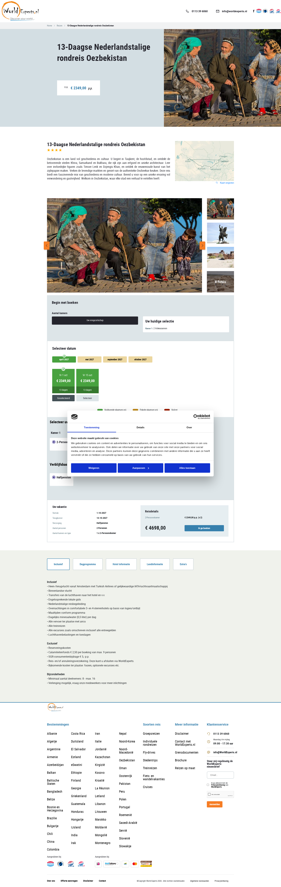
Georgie (76, 788)
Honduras (77, 811)
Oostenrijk (125, 776)
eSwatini (76, 765)
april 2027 (64, 359)
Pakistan (124, 783)
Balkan (51, 772)
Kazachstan (102, 757)
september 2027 (114, 359)
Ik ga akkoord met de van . (219, 785)
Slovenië (124, 838)
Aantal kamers (59, 313)
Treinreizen (150, 768)
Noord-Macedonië (126, 751)
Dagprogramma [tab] (88, 564)
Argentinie (53, 749)
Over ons (51, 880)
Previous (46, 245)
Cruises (148, 787)
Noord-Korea (127, 741)
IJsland (76, 827)
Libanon (100, 804)
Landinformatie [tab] (155, 564)
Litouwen (101, 811)
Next (202, 245)
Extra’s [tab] (183, 564)
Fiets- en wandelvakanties (154, 777)
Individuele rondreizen (150, 743)
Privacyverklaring (218, 785)
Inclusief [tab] (58, 564)
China (50, 841)
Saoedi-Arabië (128, 822)
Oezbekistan (127, 760)
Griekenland (79, 796)
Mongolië (101, 835)
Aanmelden (214, 804)
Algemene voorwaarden (199, 881)
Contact (102, 880)
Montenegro (102, 843)
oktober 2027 (140, 359)
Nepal (123, 733)
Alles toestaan (187, 468)
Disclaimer (182, 733)
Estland (76, 757)
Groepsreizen (151, 733)
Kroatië (99, 780)
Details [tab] (141, 427)
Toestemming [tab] (91, 427)
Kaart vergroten (227, 183)
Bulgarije (52, 826)
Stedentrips (150, 760)
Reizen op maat (185, 768)
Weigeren (93, 468)
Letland (100, 796)
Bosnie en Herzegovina (55, 808)
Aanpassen (138, 468)
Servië (123, 830)
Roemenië (125, 815)
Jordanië (100, 749)
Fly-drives (149, 752)
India (74, 835)
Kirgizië (100, 765)
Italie (98, 741)
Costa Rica (78, 733)
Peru (122, 791)
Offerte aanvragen (69, 880)
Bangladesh (54, 791)
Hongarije (77, 819)
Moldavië (101, 827)
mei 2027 (89, 359)
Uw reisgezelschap (95, 320)
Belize (51, 799)
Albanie (52, 733)
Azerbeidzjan (55, 765)
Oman (123, 768)
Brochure (181, 760)
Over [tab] (189, 427)
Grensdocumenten (186, 752)
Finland (76, 780)
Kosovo (100, 772)
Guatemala (78, 804)
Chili (50, 834)
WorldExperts (216, 786)
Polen (122, 799)
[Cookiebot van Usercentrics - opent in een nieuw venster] (196, 416)
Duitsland (77, 741)
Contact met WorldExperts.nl (185, 743)
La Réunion (102, 788)
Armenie (52, 757)
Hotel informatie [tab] (121, 564)
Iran (97, 733)
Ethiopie (76, 772)
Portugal (124, 807)
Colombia (53, 849)
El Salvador (78, 749)
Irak (73, 843)
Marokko (100, 819)
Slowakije (125, 846)
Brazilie (52, 818)
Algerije (52, 741)
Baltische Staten (53, 782)
